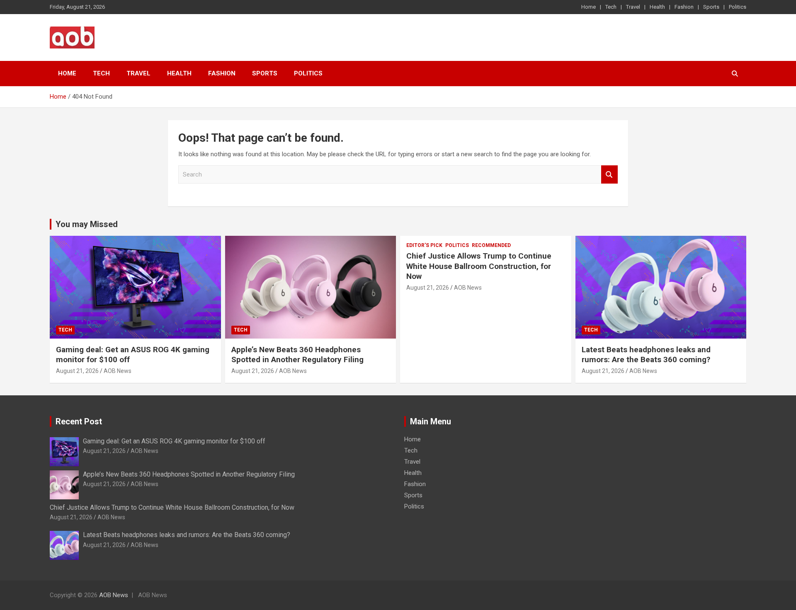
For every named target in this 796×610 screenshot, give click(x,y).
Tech (610, 7)
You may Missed (87, 224)
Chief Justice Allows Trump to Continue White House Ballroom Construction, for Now (478, 266)
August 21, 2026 (77, 371)
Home (588, 7)
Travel (633, 7)
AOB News (117, 371)
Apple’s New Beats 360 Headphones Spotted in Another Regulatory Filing (297, 355)
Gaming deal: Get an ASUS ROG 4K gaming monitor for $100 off (174, 441)
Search (609, 174)
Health (657, 7)
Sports (711, 7)
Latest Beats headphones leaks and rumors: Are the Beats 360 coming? (646, 355)
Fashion (684, 7)
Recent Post (79, 421)
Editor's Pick (424, 245)
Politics (737, 7)
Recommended (491, 245)
